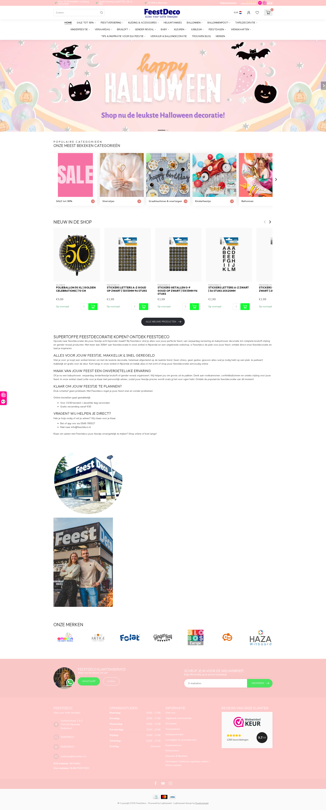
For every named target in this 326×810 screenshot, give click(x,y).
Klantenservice (228, 2)
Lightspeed (166, 803)
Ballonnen (194, 22)
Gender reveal (144, 29)
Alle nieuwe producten (161, 321)
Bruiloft (122, 29)
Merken (220, 36)
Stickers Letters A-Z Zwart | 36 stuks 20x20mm (228, 289)
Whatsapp (88, 681)
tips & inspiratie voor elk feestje (122, 36)
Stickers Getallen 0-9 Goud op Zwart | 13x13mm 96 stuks (177, 290)
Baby (164, 29)
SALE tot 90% (85, 22)
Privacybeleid (173, 729)
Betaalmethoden (175, 734)
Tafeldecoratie (245, 22)
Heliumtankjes (173, 22)
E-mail (111, 681)
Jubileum (196, 29)
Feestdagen (216, 29)
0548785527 (67, 737)
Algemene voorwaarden (179, 718)
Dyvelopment (202, 803)
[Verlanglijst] (257, 12)
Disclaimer (171, 723)
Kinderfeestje (79, 29)
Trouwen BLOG (201, 36)
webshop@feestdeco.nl (73, 756)
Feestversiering (111, 22)
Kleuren (179, 29)
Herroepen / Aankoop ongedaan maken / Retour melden (188, 763)
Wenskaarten (240, 29)
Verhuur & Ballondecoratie (168, 36)
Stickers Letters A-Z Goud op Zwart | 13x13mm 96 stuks (127, 289)
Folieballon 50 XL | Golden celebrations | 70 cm (76, 289)
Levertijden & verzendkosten (181, 740)
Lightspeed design (183, 803)
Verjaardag (102, 29)
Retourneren (172, 750)
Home (68, 22)
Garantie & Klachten (176, 756)
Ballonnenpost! (217, 22)
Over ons (170, 712)
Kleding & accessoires (142, 22)
